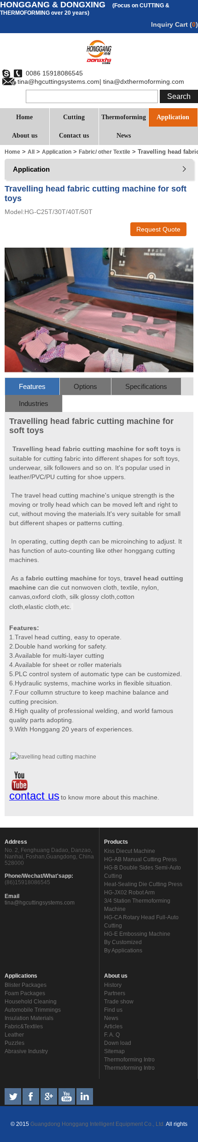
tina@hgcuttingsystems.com (40, 902)
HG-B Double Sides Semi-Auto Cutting (142, 871)
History (113, 985)
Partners (114, 993)
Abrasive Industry (26, 1051)
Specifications (146, 386)
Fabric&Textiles (24, 1026)
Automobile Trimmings (33, 1010)
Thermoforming (123, 117)
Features (32, 386)
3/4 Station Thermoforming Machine (137, 905)
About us (24, 135)
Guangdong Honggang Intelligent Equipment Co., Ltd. (97, 1124)
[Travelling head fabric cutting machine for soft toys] (99, 371)
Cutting (74, 117)
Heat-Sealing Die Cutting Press (143, 884)
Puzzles (14, 1043)
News (123, 135)
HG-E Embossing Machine (137, 934)
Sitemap (114, 1051)
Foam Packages (25, 993)
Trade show (119, 1001)
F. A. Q (112, 1035)
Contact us (74, 135)
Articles (113, 1026)
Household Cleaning (31, 1001)
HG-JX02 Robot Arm (129, 892)
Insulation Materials (29, 1018)
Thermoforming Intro (129, 1059)
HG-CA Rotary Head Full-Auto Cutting (141, 921)
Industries (33, 403)
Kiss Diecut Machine (129, 851)
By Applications (123, 950)
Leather (14, 1035)
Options (85, 386)
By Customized (123, 942)
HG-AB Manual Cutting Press (140, 859)
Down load (117, 1043)
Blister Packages (26, 985)
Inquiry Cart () (174, 24)
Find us (113, 1010)
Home (24, 117)
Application (173, 117)
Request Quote (158, 229)
